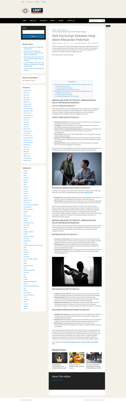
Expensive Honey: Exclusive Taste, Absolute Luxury (76, 366)
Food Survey (27, 216)
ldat (22, 400)
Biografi (26, 182)
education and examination (31, 204)
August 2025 (27, 117)
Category (43, 20)
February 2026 (28, 104)
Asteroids (26, 177)
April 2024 (26, 153)
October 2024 (27, 140)
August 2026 (27, 90)
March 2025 (27, 129)
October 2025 (27, 113)
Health (25, 229)
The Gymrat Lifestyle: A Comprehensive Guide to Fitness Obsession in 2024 (93, 366)
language (26, 252)
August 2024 (27, 144)
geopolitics (27, 225)
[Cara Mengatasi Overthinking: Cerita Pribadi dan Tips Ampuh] (59, 357)
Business (26, 186)
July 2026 (26, 93)
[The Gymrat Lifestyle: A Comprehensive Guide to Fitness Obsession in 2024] (94, 357)
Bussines (26, 189)
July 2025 (26, 120)
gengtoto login (88, 192)
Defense (26, 198)
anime (25, 173)
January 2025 (27, 133)
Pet (25, 274)
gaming (37, 1)
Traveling (43, 1)
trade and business (29, 295)
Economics (30, 1)
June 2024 (26, 149)
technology (27, 292)
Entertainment (28, 207)
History (26, 234)
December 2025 (28, 108)
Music (25, 263)
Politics (26, 279)
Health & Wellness (81, 43)
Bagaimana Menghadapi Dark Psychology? (67, 89)
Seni (25, 288)
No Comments (94, 43)
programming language (30, 281)
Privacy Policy (90, 400)
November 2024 (28, 138)
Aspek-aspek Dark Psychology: (64, 88)
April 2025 (26, 126)
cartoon (26, 191)
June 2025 (26, 122)
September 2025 (28, 115)
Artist (25, 175)
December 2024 (28, 135)
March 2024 (27, 156)
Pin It (107, 28)
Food (25, 213)
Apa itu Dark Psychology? (62, 86)
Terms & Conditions (100, 400)
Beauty (26, 180)
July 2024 (26, 147)
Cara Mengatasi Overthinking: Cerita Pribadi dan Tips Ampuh (59, 366)
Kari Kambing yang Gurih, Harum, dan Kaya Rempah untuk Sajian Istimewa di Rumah (34, 58)
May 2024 (26, 151)
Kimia (25, 247)
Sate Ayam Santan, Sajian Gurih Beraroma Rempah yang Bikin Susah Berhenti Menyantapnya (33, 53)
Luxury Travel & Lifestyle (30, 259)
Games (26, 218)
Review (61, 20)
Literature (26, 256)
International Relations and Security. (33, 245)
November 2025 (28, 111)
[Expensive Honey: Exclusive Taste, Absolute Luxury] (77, 357)
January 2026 (27, 106)
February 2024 (28, 158)
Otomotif (26, 272)
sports (25, 290)
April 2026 (26, 99)
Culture (26, 195)
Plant (25, 277)
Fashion (26, 211)
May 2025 (26, 124)
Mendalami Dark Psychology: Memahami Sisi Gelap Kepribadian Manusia (72, 84)
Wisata (25, 308)
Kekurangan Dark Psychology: (63, 94)
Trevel (25, 304)
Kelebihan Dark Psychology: (63, 93)
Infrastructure (27, 241)
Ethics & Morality (28, 209)
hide (75, 81)
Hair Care (26, 227)
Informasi (26, 238)
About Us (33, 20)
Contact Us (71, 20)
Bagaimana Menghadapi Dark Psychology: (67, 96)
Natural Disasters (28, 265)
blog (25, 184)
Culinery (26, 193)
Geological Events (29, 222)
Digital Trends (27, 200)
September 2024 (28, 142)
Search (103, 20)
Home (22, 1)
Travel (25, 297)
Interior (25, 243)
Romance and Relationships (31, 286)
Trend (25, 301)
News (52, 20)
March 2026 (27, 102)
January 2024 (27, 160)
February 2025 (28, 131)
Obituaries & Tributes (29, 270)
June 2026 (26, 95)
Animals (26, 171)
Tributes (26, 306)
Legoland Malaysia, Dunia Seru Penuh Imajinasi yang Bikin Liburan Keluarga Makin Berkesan (34, 64)
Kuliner (25, 250)
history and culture (29, 236)
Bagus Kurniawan (57, 43)
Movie (25, 261)
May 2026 (26, 97)
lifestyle (26, 254)
